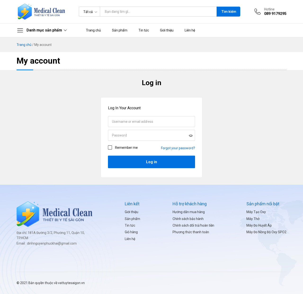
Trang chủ (93, 30)
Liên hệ (190, 30)
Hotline (269, 9)
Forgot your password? (178, 148)
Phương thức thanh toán (191, 232)
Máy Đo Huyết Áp (259, 225)
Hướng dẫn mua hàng (189, 212)
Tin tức (143, 30)
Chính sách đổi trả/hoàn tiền (193, 225)
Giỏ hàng (131, 232)
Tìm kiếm (228, 11)
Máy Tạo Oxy (256, 212)
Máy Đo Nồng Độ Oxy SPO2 (266, 232)
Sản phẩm (119, 30)
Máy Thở (252, 219)
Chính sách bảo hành (188, 219)
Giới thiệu (167, 30)
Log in (151, 83)
